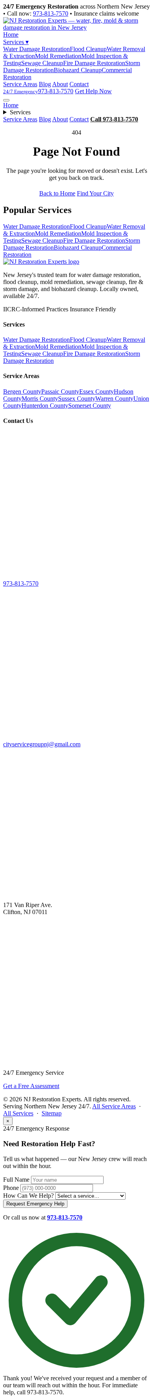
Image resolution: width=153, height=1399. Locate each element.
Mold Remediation (58, 56)
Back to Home (57, 193)
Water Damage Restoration (36, 49)
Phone (11, 1187)
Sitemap (52, 1113)
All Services (18, 1113)
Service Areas (20, 84)
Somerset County (89, 405)
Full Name (16, 1179)
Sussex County (76, 398)
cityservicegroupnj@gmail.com (41, 744)
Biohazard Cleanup (78, 70)
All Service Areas (114, 1106)
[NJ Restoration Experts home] (76, 27)
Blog (45, 84)
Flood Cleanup (88, 49)
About (60, 84)
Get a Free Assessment (31, 1086)
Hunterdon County (45, 405)
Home (10, 34)
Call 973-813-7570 (114, 119)
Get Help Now (93, 91)
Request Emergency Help (35, 1204)
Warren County (114, 398)
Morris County (40, 398)
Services (20, 112)
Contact (79, 84)
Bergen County (22, 391)
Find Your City (95, 193)
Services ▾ (16, 42)
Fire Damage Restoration (94, 63)
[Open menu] (6, 100)
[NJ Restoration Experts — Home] (41, 261)
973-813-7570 (50, 13)
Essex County (96, 391)
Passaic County (60, 391)
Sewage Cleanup (42, 63)
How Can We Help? (28, 1195)
